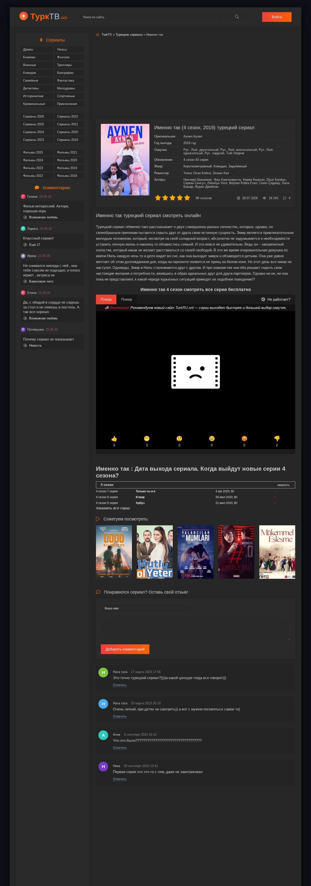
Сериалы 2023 (33, 140)
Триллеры (64, 65)
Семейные (30, 80)
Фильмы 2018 (67, 176)
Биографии (65, 73)
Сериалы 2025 (33, 124)
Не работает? (279, 299)
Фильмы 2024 (33, 160)
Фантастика (65, 80)
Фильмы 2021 (67, 152)
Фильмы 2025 (33, 152)
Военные (29, 65)
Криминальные (34, 104)
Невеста (35, 345)
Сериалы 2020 (67, 132)
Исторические (33, 96)
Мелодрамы (66, 88)
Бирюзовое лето (41, 281)
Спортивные (66, 96)
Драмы (28, 49)
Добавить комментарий (125, 649)
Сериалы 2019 (67, 140)
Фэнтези (63, 57)
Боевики (29, 57)
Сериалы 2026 (33, 116)
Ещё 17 (34, 244)
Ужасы (62, 49)
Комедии (29, 73)
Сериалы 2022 (67, 116)
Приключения (67, 104)
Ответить (120, 685)
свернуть (283, 485)
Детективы (31, 88)
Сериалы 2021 (67, 124)
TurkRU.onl (184, 308)
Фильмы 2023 (33, 168)
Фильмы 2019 (67, 168)
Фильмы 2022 (33, 176)
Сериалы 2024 (33, 132)
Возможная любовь (43, 217)
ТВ (48, 16)
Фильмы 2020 (67, 160)
